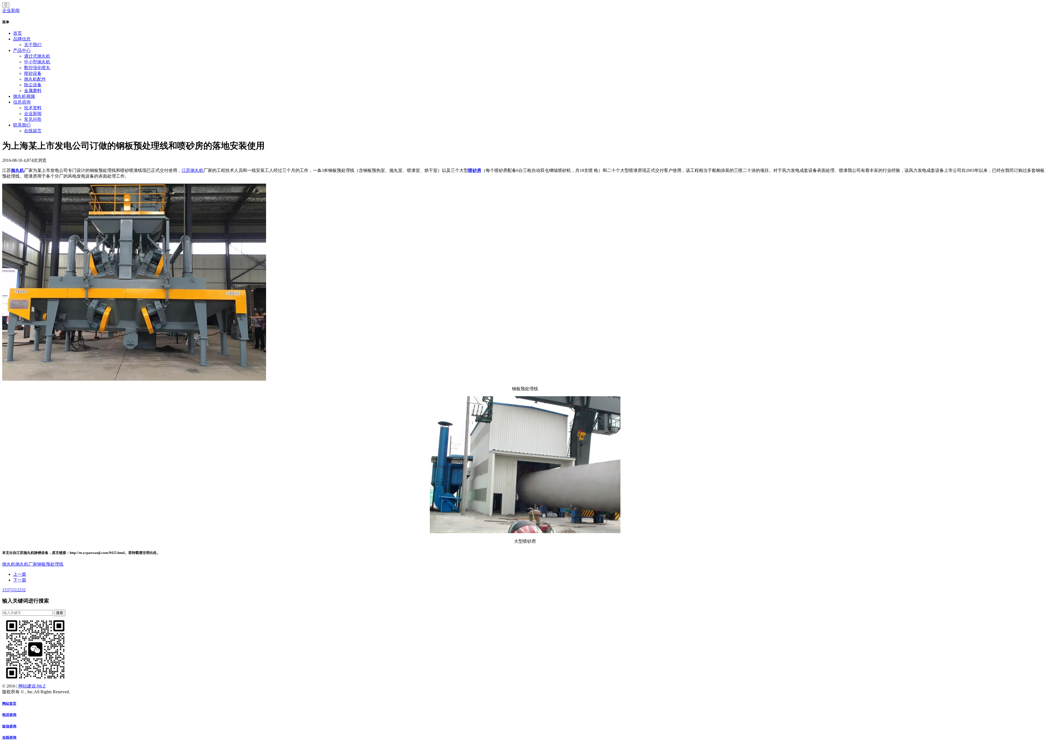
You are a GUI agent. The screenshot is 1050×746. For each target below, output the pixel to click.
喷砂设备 (33, 73)
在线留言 (33, 130)
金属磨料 (33, 90)
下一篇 (19, 580)
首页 (17, 33)
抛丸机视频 (24, 96)
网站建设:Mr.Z (32, 686)
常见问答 (33, 119)
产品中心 (22, 50)
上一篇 (19, 574)
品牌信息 (22, 39)
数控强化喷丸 (37, 67)
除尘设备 (33, 85)
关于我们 (33, 44)
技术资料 (33, 107)
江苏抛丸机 (192, 170)
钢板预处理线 (50, 564)
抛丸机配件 (35, 79)
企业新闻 (11, 10)
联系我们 (22, 125)
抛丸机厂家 (26, 564)
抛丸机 (17, 170)
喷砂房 (474, 170)
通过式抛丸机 (37, 56)
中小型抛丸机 (37, 62)
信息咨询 (22, 102)
